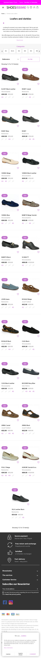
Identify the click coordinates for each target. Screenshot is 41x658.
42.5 (12, 51)
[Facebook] (5, 603)
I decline (8, 654)
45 (31, 51)
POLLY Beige (5, 467)
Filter (30, 59)
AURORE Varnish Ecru (29, 467)
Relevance (6, 59)
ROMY (24, 131)
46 (37, 51)
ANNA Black (26, 425)
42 (6, 51)
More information (8, 647)
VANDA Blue (5, 215)
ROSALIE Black (6, 341)
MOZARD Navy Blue (28, 383)
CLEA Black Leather (7, 383)
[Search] (28, 7)
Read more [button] (20, 40)
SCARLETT (25, 257)
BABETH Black (6, 257)
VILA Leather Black (18, 509)
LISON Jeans (5, 299)
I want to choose (20, 654)
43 (19, 51)
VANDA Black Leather (29, 173)
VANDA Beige (5, 173)
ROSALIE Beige (27, 299)
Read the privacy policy (13, 594)
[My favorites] (31, 7)
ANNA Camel (5, 425)
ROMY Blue (5, 131)
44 (25, 51)
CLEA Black (25, 341)
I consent (33, 654)
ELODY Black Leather (8, 89)
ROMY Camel (26, 89)
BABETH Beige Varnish (29, 215)
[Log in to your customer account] (34, 7)
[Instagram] (11, 603)
